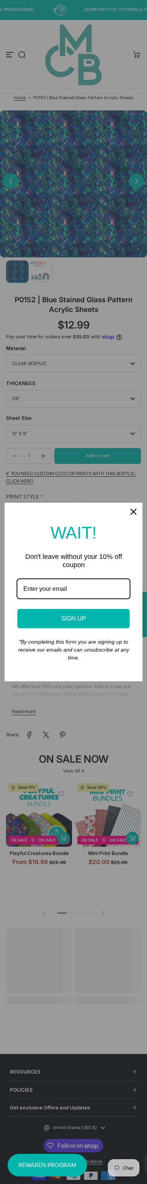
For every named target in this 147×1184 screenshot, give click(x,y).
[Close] (133, 512)
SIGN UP (73, 618)
